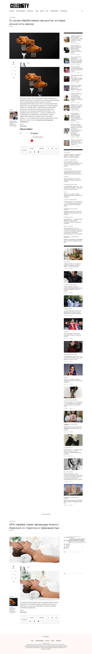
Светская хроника (73, 208)
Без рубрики (12, 17)
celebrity (66, 176)
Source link (23, 126)
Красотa (66, 192)
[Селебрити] (19, 5)
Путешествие (67, 236)
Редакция (34, 133)
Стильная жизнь (68, 169)
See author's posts (38, 137)
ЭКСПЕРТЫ (74, 184)
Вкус (32, 640)
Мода (52, 640)
